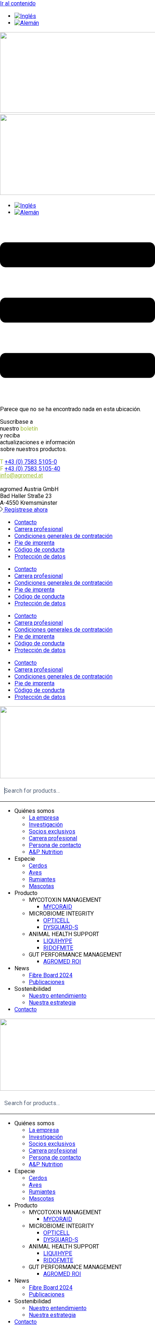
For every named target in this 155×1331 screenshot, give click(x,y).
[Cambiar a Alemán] (26, 22)
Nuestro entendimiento (58, 995)
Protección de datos (40, 556)
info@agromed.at (21, 475)
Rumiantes (42, 879)
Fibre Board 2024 (50, 975)
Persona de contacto (55, 845)
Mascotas (41, 886)
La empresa (44, 817)
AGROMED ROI (62, 961)
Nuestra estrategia (52, 1002)
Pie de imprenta (34, 542)
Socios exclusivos (52, 831)
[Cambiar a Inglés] (25, 16)
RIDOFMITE (58, 947)
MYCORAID (57, 906)
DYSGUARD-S (60, 927)
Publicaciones (47, 982)
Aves (35, 872)
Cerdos (38, 865)
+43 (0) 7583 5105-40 (32, 468)
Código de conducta (39, 549)
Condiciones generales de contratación (63, 536)
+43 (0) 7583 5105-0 (31, 461)
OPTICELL (56, 920)
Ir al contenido (18, 3)
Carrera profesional (38, 529)
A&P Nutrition (46, 852)
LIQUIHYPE (57, 941)
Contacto (25, 522)
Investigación (46, 824)
